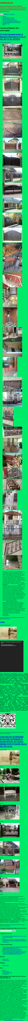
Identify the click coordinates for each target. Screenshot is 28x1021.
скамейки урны (6, 23)
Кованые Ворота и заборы (8, 17)
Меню (2, 14)
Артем (22, 617)
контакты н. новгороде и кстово (10, 20)
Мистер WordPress (7, 951)
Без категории (7, 618)
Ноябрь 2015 (5, 959)
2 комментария (3, 749)
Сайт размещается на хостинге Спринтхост (14, 1020)
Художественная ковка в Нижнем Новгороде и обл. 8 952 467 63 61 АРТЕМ (13, 36)
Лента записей (6, 971)
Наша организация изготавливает (8, 673)
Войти (4, 970)
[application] (11, 656)
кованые (19, 673)
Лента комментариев (7, 972)
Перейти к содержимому (9, 14)
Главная (4, 16)
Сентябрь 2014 (6, 960)
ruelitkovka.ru (6, 2)
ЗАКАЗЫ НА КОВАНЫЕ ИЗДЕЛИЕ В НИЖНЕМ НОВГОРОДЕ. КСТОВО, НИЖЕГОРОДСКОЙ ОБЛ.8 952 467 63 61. (13, 741)
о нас (2, 622)
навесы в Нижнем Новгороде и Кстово (11, 22)
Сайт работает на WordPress (6, 1019)
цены (4, 24)
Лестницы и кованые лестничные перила (12, 21)
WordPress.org (6, 973)
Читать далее (6, 615)
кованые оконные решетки (8, 18)
